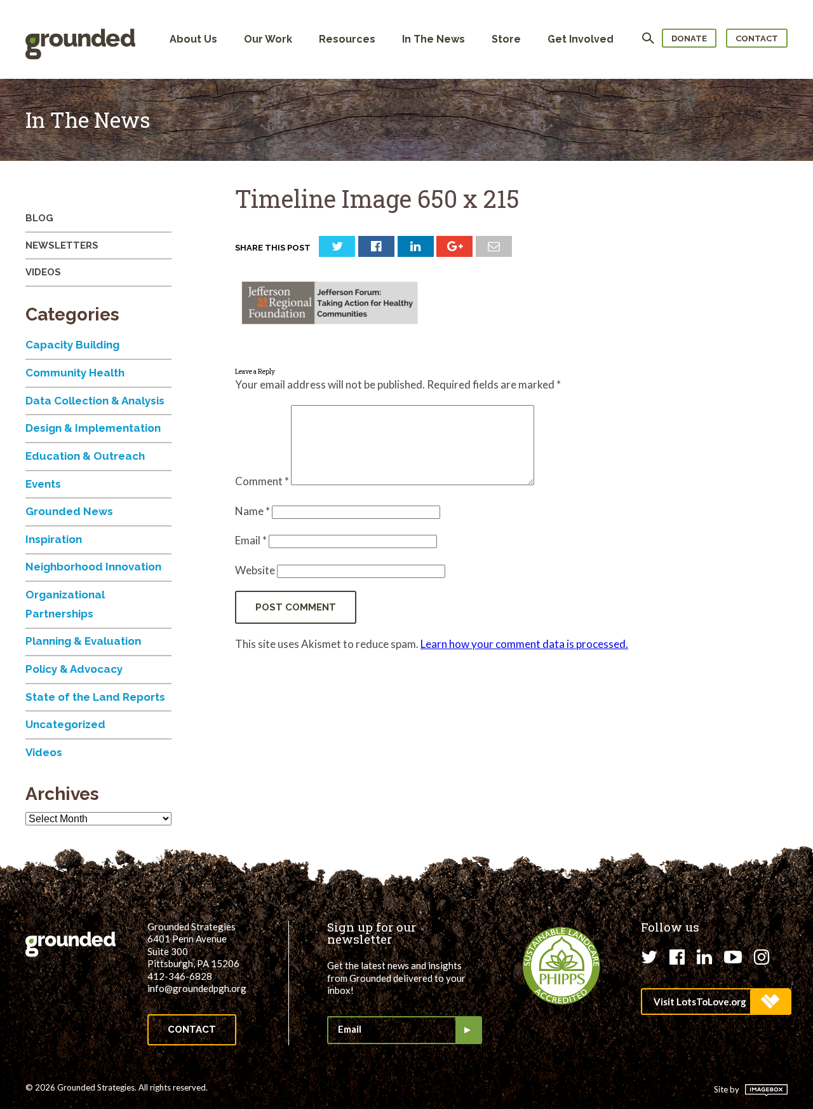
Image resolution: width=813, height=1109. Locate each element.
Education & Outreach (85, 456)
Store (506, 39)
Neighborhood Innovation (93, 566)
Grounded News (69, 511)
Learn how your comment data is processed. (524, 644)
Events (43, 484)
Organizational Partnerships (65, 604)
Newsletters (61, 245)
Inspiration (53, 539)
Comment (262, 481)
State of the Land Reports (95, 697)
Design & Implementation (93, 428)
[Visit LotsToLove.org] (715, 1001)
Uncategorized (65, 724)
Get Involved (581, 39)
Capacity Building (72, 344)
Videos (43, 272)
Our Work (268, 39)
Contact (757, 38)
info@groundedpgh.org (196, 988)
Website (255, 570)
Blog (39, 218)
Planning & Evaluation (83, 641)
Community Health (74, 372)
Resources (347, 39)
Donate (689, 38)
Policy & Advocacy (74, 669)
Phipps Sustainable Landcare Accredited (561, 966)
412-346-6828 (179, 976)
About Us (193, 39)
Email (251, 540)
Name (252, 511)
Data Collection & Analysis (95, 400)
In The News (433, 39)
